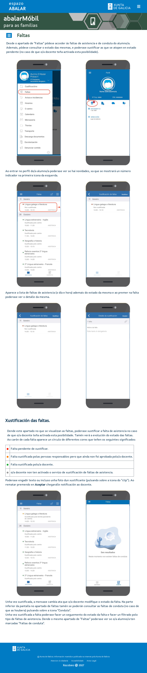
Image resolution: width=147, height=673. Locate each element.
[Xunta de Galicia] (21, 649)
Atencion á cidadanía (59, 661)
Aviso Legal (91, 661)
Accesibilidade (77, 661)
